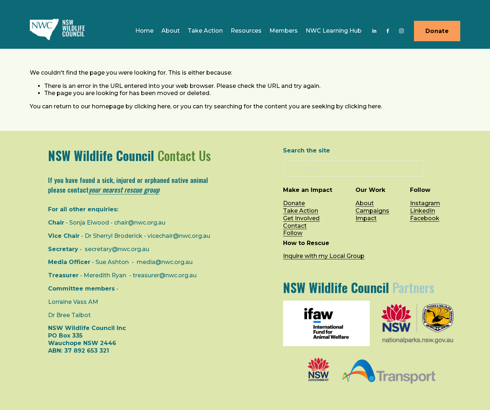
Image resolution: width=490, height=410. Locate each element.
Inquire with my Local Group (323, 256)
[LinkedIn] (374, 31)
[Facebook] (388, 31)
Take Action (205, 30)
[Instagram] (401, 31)
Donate (437, 31)
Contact (295, 225)
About (364, 203)
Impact (366, 218)
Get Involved (301, 218)
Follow (292, 233)
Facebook (424, 218)
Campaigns (372, 210)
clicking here (152, 106)
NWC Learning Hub (334, 30)
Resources (246, 30)
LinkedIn (422, 210)
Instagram (425, 203)
